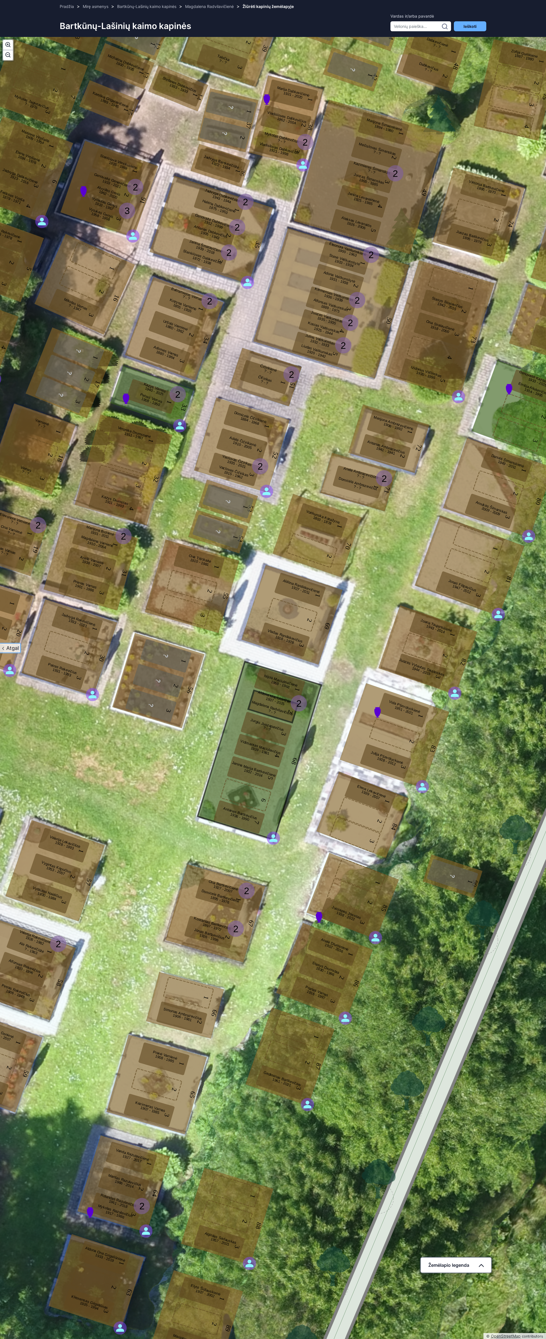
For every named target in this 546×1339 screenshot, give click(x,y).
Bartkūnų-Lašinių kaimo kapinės (146, 6)
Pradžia (67, 6)
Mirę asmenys (95, 6)
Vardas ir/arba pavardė (412, 16)
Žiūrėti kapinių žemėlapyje (268, 6)
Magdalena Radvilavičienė (209, 6)
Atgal (12, 648)
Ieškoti (470, 26)
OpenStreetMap (506, 1336)
